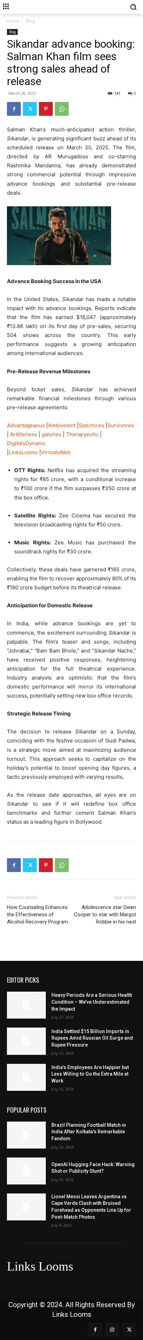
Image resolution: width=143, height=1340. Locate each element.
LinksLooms (23, 452)
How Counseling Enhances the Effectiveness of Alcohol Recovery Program (37, 914)
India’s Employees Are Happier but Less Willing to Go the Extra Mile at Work (90, 1074)
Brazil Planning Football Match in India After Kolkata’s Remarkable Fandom (88, 1131)
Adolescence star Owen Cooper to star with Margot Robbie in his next (105, 914)
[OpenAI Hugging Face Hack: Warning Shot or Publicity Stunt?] (26, 1171)
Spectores (91, 425)
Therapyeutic (82, 434)
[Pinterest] (46, 109)
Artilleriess (23, 434)
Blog (30, 21)
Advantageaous (26, 425)
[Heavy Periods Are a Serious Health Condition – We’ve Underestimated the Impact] (26, 1005)
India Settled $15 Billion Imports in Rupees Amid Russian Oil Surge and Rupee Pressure (92, 1038)
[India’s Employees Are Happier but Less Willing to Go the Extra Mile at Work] (26, 1077)
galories (51, 434)
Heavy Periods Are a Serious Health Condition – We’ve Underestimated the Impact (91, 1001)
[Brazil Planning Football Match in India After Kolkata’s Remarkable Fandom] (26, 1135)
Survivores (120, 425)
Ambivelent (62, 425)
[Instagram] (112, 1329)
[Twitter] (30, 109)
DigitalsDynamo (26, 443)
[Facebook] (14, 109)
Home (13, 21)
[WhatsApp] (62, 109)
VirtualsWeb (55, 452)
